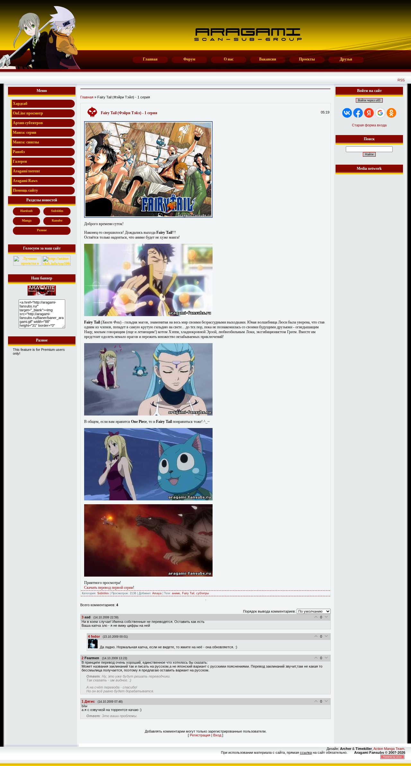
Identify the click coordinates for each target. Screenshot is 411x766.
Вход (217, 735)
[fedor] (94, 647)
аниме (176, 593)
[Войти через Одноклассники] (391, 113)
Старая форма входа (369, 125)
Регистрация (200, 735)
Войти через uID (369, 100)
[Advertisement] (369, 272)
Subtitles (103, 593)
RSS (401, 80)
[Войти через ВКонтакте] (347, 113)
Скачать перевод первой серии (108, 587)
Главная (86, 97)
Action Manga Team (388, 749)
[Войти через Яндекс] (369, 113)
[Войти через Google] (380, 113)
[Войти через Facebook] (358, 113)
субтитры (202, 593)
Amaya (157, 593)
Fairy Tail (188, 593)
